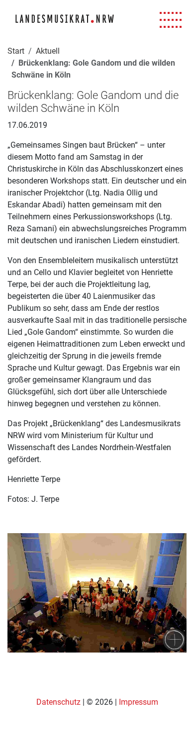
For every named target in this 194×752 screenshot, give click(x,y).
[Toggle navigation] (171, 20)
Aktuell (48, 51)
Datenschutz (59, 702)
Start (15, 51)
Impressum (138, 702)
